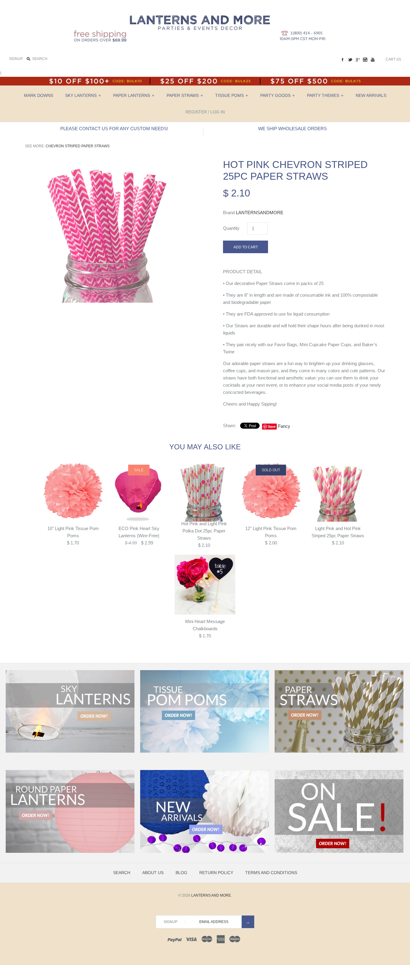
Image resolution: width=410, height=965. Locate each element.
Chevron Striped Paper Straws (78, 146)
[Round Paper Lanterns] (70, 852)
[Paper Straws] (339, 751)
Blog (181, 872)
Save (272, 426)
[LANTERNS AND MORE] (205, 9)
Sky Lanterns (83, 95)
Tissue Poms (231, 95)
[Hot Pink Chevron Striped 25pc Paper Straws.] (106, 162)
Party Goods (277, 95)
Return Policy (216, 872)
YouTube (372, 59)
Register (196, 111)
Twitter (350, 59)
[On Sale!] (339, 852)
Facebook (342, 59)
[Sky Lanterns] (70, 751)
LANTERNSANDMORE (259, 212)
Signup (16, 59)
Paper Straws (185, 95)
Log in (217, 111)
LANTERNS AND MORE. (211, 895)
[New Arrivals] (204, 852)
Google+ (357, 59)
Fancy (284, 426)
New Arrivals (371, 95)
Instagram (365, 59)
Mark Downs (38, 95)
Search (121, 872)
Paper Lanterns (133, 95)
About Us (153, 872)
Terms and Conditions (271, 872)
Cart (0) (393, 59)
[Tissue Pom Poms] (204, 751)
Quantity (231, 228)
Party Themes (325, 95)
